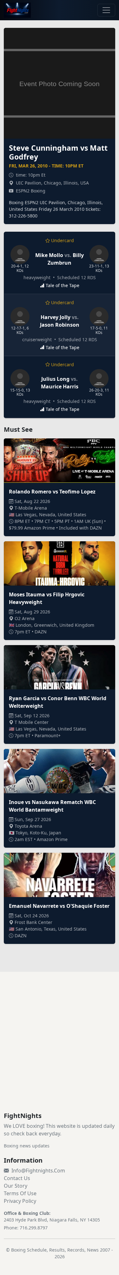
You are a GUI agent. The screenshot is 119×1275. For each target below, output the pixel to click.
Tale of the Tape (62, 285)
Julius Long (55, 378)
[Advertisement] (59, 1049)
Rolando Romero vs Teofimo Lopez (52, 491)
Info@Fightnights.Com (38, 1170)
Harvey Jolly (55, 317)
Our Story (15, 1185)
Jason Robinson (59, 324)
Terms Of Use (20, 1193)
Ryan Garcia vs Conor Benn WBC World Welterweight (57, 702)
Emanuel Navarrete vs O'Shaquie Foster (59, 905)
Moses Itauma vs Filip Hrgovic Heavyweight (46, 598)
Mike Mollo (49, 255)
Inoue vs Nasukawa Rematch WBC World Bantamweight (52, 806)
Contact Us (17, 1178)
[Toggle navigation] (106, 10)
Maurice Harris (59, 386)
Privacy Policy (20, 1200)
